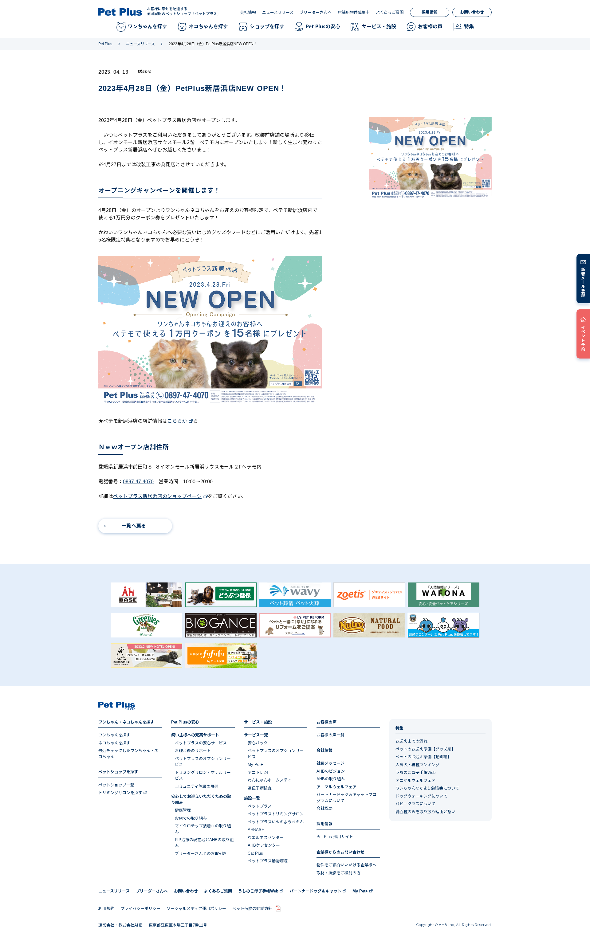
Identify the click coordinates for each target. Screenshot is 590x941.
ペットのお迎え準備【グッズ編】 (425, 749)
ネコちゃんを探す (114, 743)
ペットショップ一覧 (116, 785)
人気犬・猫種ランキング (417, 765)
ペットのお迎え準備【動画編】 (423, 757)
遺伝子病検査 (260, 788)
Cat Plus (255, 853)
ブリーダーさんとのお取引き (201, 853)
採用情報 (430, 12)
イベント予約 (583, 338)
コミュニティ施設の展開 (196, 786)
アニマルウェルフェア (336, 787)
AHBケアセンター (264, 845)
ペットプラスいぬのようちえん (276, 822)
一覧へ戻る (133, 525)
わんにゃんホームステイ (270, 780)
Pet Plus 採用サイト (335, 836)
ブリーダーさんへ (316, 12)
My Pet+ (255, 764)
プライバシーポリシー (140, 908)
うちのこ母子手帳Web (415, 772)
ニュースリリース (277, 12)
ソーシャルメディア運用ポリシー (196, 908)
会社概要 (324, 808)
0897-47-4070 (138, 481)
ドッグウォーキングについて (421, 796)
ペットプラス (260, 806)
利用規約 (106, 908)
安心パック (258, 743)
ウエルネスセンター (266, 837)
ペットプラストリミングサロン (276, 814)
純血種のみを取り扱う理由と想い (425, 812)
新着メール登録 (583, 282)
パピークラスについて (415, 804)
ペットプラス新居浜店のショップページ (157, 496)
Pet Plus (105, 44)
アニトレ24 (258, 772)
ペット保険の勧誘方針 (252, 908)
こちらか (177, 421)
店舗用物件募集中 (354, 12)
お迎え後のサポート (193, 750)
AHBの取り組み (331, 779)
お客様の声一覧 (330, 735)
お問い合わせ (472, 12)
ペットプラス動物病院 (268, 861)
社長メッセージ (330, 763)
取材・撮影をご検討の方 (338, 873)
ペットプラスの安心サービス (201, 743)
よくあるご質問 (390, 12)
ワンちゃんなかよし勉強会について (427, 788)
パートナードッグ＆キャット (315, 891)
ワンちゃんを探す (114, 735)
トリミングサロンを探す (120, 792)
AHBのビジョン (331, 771)
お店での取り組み (191, 818)
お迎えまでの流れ (411, 741)
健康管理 (183, 810)
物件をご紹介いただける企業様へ (346, 865)
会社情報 (248, 12)
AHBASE (256, 829)
